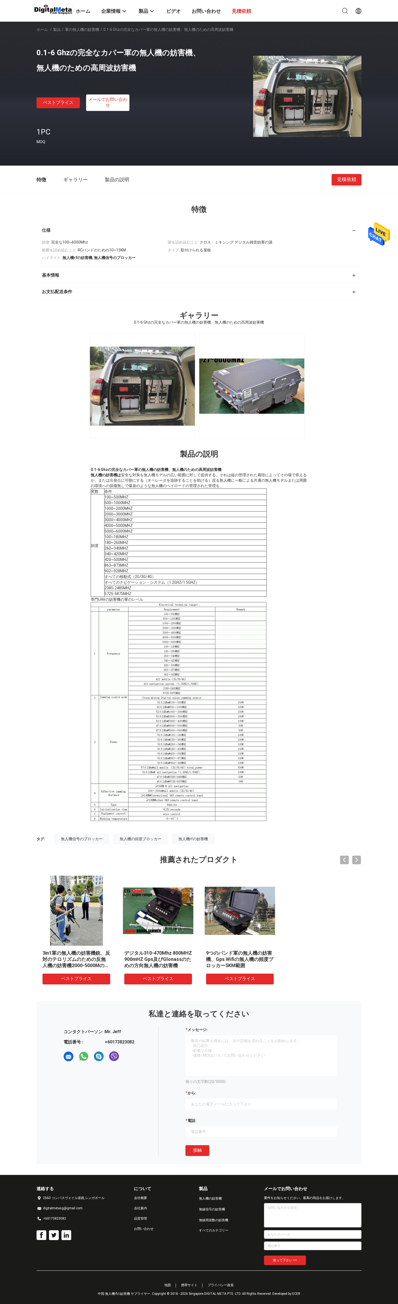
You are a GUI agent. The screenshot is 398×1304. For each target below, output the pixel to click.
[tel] (129, 1056)
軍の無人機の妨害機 (82, 29)
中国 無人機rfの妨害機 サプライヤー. (125, 1294)
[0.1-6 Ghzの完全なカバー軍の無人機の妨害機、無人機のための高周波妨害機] (307, 96)
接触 (197, 1150)
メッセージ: (198, 1029)
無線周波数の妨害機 (213, 1220)
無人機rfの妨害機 (193, 839)
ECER (296, 1294)
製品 (57, 29)
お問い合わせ (144, 1229)
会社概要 (140, 1198)
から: (192, 1093)
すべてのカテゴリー (213, 1230)
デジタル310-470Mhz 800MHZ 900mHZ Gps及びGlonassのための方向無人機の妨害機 (158, 959)
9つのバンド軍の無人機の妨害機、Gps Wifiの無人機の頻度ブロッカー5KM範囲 (239, 959)
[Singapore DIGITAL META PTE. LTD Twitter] (54, 1235)
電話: (192, 1120)
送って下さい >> (285, 1260)
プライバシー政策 (221, 1285)
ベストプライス (58, 102)
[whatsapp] (84, 1056)
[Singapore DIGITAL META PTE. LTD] (52, 9)
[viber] (114, 1056)
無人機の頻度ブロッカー (140, 839)
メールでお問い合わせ (107, 102)
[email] (68, 1056)
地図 (167, 1285)
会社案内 (140, 1208)
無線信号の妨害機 (212, 1209)
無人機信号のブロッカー (82, 839)
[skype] (99, 1056)
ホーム (42, 29)
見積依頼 (346, 179)
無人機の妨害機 (210, 1198)
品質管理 (140, 1218)
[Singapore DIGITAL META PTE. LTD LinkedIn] (66, 1235)
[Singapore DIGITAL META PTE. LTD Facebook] (41, 1235)
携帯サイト (189, 1285)
